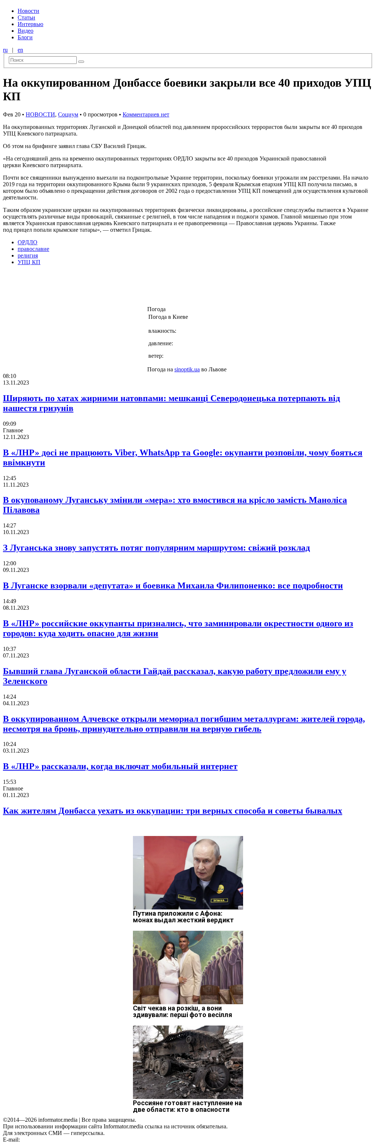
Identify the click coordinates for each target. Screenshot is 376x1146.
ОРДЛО (27, 242)
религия (28, 255)
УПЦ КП (29, 262)
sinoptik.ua (187, 369)
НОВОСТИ (40, 114)
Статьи (26, 17)
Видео (25, 31)
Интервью (30, 24)
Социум (68, 114)
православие (33, 249)
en (20, 50)
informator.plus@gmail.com (53, 1139)
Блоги (25, 37)
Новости (28, 11)
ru (5, 50)
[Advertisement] (118, 287)
